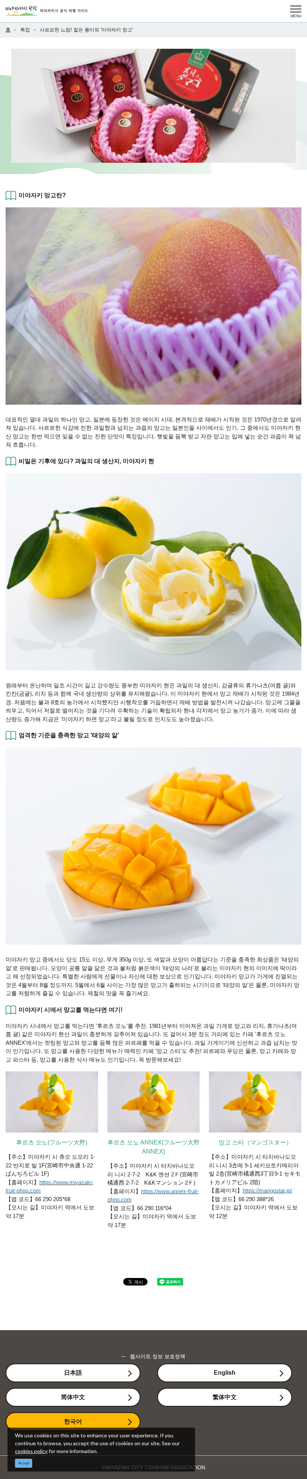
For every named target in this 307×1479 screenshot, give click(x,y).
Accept (23, 1463)
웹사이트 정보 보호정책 (157, 1356)
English (224, 1373)
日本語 (73, 1373)
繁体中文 (225, 1397)
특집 (25, 30)
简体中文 (73, 1397)
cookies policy (31, 1451)
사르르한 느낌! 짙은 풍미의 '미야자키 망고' (86, 30)
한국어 (73, 1421)
